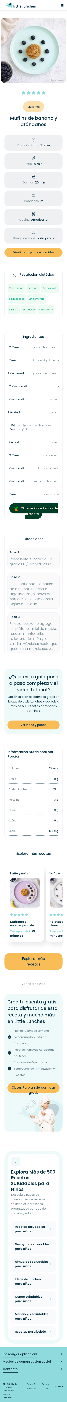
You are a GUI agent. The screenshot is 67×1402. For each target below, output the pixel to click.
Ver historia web (33, 984)
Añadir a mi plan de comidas (33, 252)
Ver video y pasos (33, 725)
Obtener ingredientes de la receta (39, 511)
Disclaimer (59, 1386)
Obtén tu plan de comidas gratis (34, 1089)
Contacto (10, 1369)
